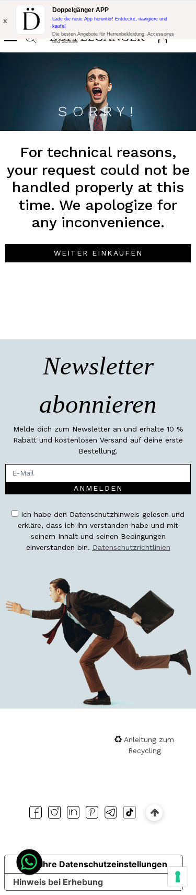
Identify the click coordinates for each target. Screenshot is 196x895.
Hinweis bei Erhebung (58, 882)
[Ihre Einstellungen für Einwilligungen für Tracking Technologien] (178, 877)
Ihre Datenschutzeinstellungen (104, 864)
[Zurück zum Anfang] (154, 812)
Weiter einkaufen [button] (98, 253)
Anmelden (98, 488)
